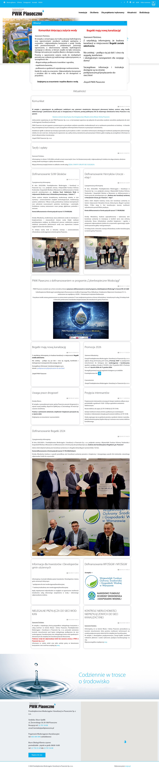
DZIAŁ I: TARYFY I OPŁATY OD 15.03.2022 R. (82, 164)
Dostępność (27, 2)
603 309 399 (35, 737)
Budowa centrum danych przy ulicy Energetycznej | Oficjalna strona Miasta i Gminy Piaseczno (81, 117)
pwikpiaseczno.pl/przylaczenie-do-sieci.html (50, 368)
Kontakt (34, 2)
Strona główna (11, 2)
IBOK (137, 2)
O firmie (19, 2)
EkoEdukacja (144, 13)
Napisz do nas (37, 755)
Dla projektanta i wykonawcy (112, 13)
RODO (40, 2)
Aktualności (132, 13)
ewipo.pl (128, 766)
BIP (134, 2)
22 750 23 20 (36, 748)
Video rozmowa (145, 2)
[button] (12, 40)
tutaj (58, 645)
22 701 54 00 (43, 725)
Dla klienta (94, 13)
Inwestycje (83, 13)
